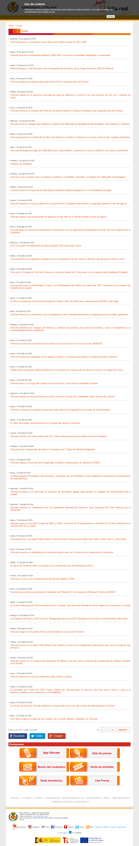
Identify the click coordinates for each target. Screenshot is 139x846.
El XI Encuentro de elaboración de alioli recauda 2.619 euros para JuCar (45, 245)
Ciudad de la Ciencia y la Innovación (69, 801)
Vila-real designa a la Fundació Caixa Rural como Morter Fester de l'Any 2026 (48, 42)
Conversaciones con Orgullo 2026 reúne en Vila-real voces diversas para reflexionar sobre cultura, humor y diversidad (68, 539)
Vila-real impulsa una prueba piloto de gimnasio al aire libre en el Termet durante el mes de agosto (58, 216)
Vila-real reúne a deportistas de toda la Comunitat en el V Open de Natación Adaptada (52, 449)
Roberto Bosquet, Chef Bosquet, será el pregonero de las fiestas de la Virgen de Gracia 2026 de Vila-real (61, 68)
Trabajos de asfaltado (21, 164)
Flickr (47, 827)
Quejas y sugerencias (118, 827)
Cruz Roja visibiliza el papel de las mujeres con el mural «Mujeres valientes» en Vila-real (53, 719)
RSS (92, 827)
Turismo (38, 798)
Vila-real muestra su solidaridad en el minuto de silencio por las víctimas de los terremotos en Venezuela (61, 552)
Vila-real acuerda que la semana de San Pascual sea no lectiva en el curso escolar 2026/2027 (56, 343)
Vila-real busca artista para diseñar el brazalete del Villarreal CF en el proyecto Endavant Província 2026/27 (63, 592)
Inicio (11, 25)
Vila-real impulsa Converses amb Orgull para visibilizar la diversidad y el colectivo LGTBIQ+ (55, 462)
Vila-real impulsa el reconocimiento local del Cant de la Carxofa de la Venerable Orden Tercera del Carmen (62, 396)
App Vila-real (21, 827)
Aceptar (110, 17)
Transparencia (52, 798)
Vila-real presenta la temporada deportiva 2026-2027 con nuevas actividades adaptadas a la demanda (60, 55)
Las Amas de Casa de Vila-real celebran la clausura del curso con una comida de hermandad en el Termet (62, 705)
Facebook (19, 736)
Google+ (58, 736)
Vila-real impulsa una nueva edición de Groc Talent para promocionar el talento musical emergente (58, 436)
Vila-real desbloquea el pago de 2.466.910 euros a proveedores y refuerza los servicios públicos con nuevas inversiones (69, 150)
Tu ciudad (26, 798)
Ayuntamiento (93, 798)
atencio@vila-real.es (40, 816)
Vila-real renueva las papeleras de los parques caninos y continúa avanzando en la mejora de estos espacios (63, 357)
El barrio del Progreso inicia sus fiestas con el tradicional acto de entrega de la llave (51, 565)
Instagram (36, 827)
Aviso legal (62, 833)
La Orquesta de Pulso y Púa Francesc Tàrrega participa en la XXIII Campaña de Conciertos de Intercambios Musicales (69, 618)
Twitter (39, 736)
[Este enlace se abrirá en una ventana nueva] (44, 788)
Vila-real (14, 798)
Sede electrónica (120, 798)
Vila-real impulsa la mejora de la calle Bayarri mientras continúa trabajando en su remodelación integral (60, 190)
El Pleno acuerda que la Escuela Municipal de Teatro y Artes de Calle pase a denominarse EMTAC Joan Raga (64, 301)
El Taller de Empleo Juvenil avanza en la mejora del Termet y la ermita (45, 423)
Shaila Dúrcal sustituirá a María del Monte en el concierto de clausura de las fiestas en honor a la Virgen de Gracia (66, 370)
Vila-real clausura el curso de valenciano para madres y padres (41, 676)
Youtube (70, 827)
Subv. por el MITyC (102, 827)
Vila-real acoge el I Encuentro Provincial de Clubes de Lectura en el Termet (47, 632)
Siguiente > (123, 730)
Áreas (106, 798)
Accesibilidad (76, 833)
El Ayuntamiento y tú (73, 798)
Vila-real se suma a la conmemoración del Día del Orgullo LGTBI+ (42, 579)
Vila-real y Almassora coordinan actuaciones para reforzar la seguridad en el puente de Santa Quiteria (60, 409)
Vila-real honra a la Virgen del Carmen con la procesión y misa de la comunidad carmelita (54, 383)
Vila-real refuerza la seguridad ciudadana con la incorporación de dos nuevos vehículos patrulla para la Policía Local (67, 259)
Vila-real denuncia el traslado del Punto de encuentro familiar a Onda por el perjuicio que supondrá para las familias (66, 110)
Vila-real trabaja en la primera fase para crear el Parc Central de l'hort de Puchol (49, 82)
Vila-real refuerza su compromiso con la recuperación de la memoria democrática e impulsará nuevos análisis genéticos (69, 314)
